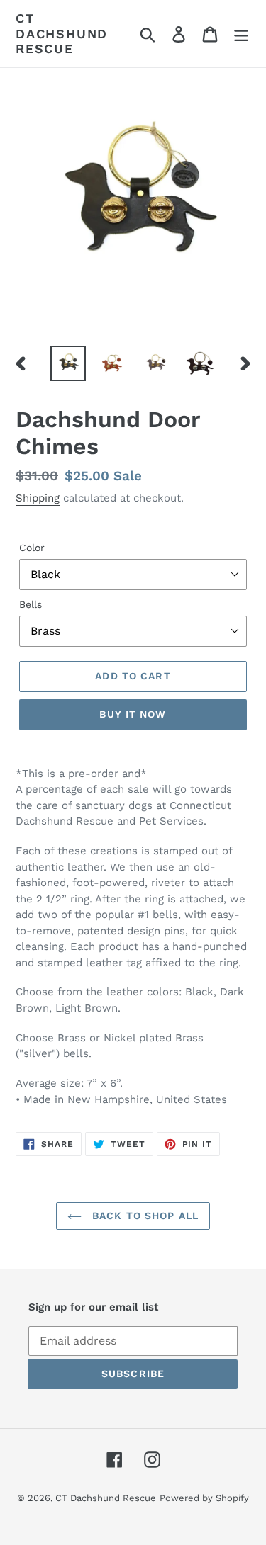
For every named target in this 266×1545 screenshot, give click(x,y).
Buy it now (132, 714)
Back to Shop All (144, 1215)
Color (32, 547)
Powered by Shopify (204, 1498)
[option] (68, 363)
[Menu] (241, 34)
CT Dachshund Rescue (62, 33)
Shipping (38, 498)
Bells (30, 604)
